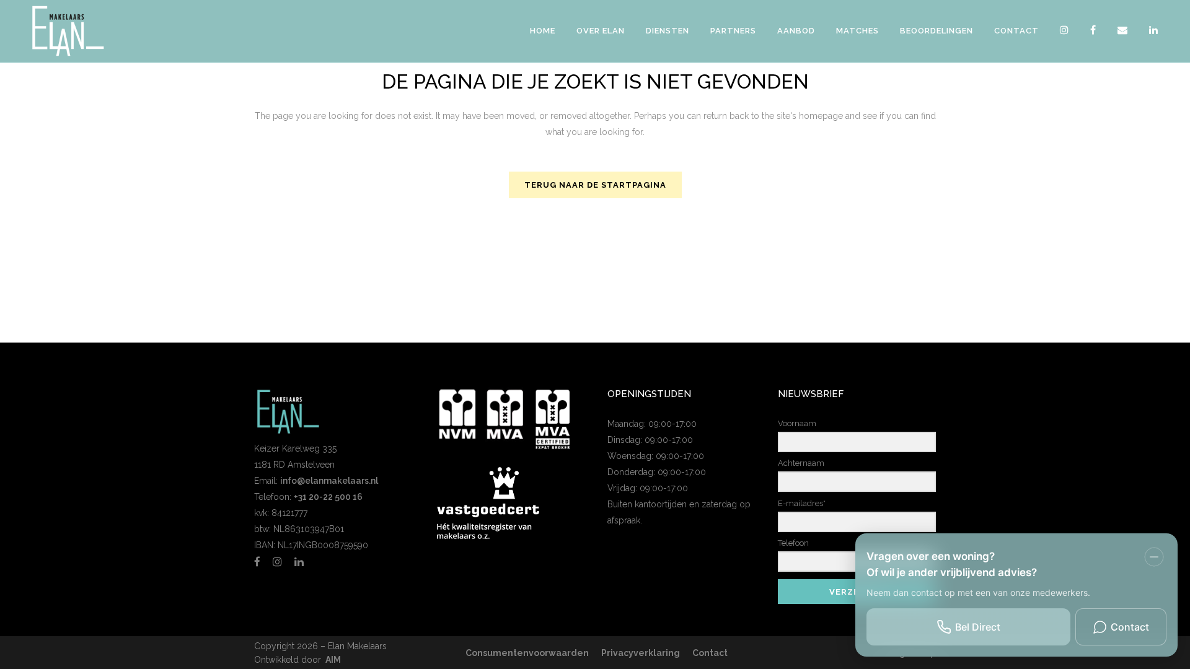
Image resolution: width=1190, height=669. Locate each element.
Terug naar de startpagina (595, 185)
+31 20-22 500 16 (328, 497)
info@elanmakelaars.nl (329, 481)
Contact (710, 653)
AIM (333, 660)
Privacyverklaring (640, 653)
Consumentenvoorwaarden (527, 653)
